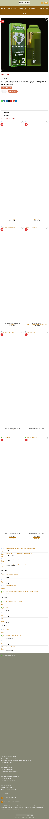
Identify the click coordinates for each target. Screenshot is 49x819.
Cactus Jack (12, 219)
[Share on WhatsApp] (2, 101)
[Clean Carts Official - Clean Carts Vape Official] (24, 2)
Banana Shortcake (12, 324)
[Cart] (42, 3)
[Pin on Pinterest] (11, 101)
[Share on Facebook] (4, 101)
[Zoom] (2, 70)
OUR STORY (7, 115)
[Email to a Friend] (9, 101)
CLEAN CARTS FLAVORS (10, 797)
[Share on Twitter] (7, 101)
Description (6, 109)
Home (3, 8)
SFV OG (12, 534)
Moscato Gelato (12, 429)
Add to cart (12, 91)
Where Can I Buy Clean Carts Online (12, 801)
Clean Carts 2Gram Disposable (17, 8)
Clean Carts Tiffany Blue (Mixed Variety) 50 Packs (37, 324)
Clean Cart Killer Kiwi (6, 98)
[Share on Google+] (14, 101)
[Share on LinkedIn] (16, 101)
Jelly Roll (36, 429)
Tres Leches (36, 219)
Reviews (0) (6, 112)
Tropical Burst (36, 534)
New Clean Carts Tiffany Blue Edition (11, 95)
